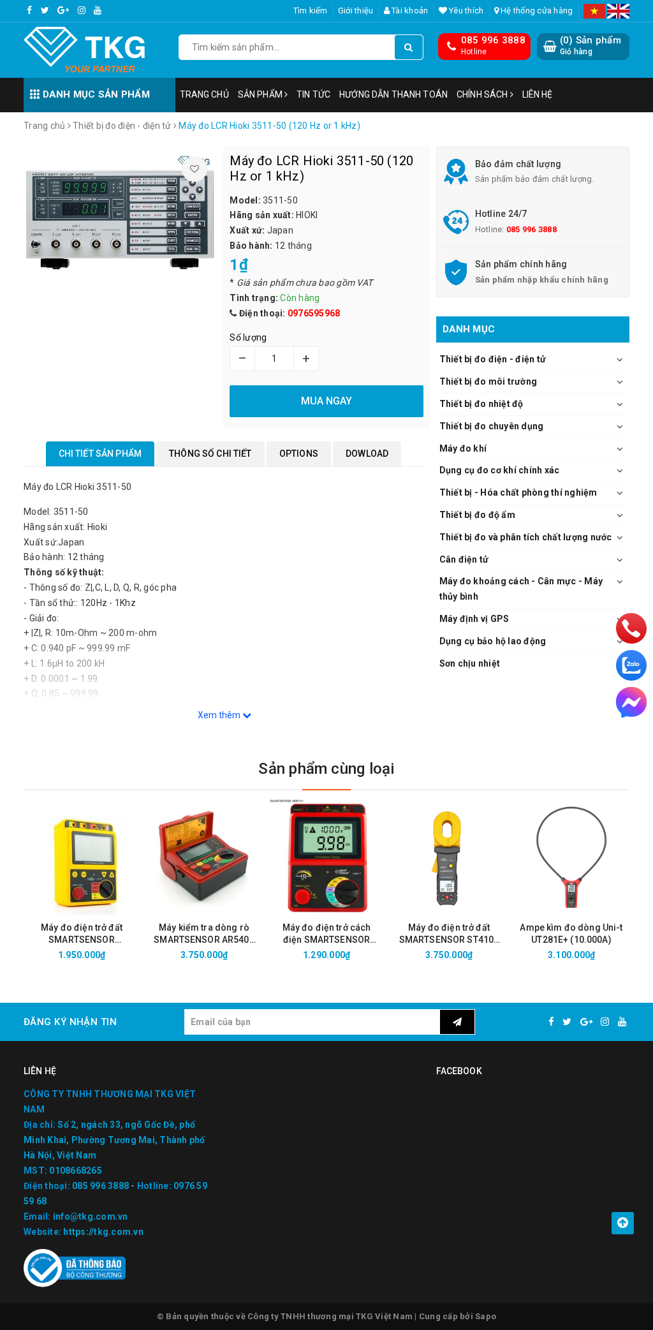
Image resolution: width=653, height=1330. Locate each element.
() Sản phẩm (590, 45)
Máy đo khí (463, 448)
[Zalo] (631, 665)
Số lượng (248, 337)
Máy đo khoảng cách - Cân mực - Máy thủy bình (521, 589)
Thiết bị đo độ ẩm (477, 515)
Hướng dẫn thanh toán (393, 94)
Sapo (485, 1316)
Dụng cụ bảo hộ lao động (493, 641)
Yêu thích (465, 10)
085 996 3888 (493, 40)
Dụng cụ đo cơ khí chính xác (499, 470)
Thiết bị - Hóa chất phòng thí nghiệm (518, 492)
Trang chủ (204, 94)
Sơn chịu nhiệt (470, 663)
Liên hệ (537, 94)
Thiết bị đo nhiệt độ (481, 404)
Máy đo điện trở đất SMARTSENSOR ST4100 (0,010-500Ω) (449, 934)
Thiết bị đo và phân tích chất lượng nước (525, 537)
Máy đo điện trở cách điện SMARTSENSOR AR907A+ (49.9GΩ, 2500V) (326, 934)
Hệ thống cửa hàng (536, 10)
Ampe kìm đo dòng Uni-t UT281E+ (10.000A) (571, 933)
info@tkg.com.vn (90, 1216)
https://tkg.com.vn (103, 1232)
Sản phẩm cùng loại (326, 769)
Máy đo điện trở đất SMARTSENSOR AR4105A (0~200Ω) (81, 934)
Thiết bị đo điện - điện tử (493, 359)
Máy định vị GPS (474, 619)
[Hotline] (631, 628)
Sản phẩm (261, 94)
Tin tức (313, 94)
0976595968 (314, 313)
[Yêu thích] (194, 169)
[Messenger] (631, 702)
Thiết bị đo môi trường (488, 381)
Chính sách (483, 94)
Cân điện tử (464, 559)
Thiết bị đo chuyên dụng (491, 426)
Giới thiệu (356, 10)
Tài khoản (409, 10)
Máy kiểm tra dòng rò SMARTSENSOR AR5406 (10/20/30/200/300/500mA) (204, 934)
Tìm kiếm (310, 10)
